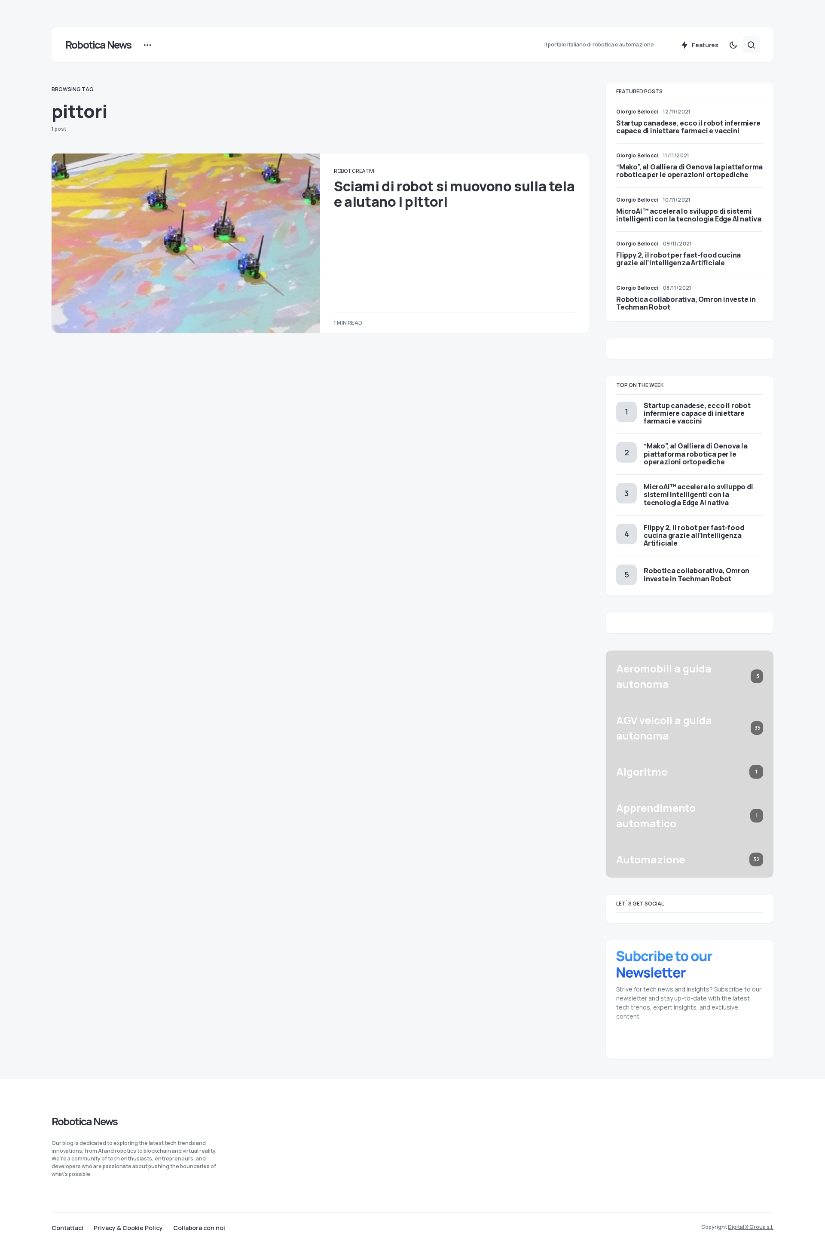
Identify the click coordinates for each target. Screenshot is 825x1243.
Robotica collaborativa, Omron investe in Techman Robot (686, 303)
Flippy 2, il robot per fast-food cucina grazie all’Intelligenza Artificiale (678, 258)
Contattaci (67, 1228)
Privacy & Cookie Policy (128, 1228)
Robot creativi (354, 171)
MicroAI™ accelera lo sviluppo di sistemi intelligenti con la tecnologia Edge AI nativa (688, 215)
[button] (733, 44)
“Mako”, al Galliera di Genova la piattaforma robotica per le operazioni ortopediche (689, 170)
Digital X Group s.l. (750, 1227)
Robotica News (98, 44)
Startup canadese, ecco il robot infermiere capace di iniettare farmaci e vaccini (688, 126)
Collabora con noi (199, 1228)
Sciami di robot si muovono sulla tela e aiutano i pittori (454, 194)
